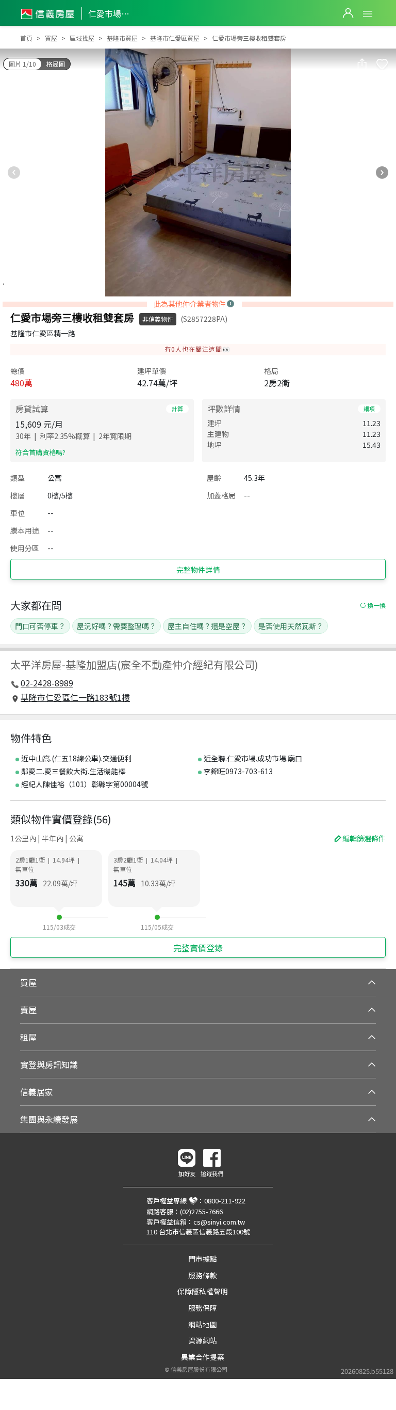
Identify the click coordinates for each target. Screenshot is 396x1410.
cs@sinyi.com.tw (219, 1222)
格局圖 (55, 63)
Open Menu (367, 14)
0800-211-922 (224, 1200)
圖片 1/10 (22, 63)
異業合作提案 (202, 1357)
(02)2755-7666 (201, 1211)
